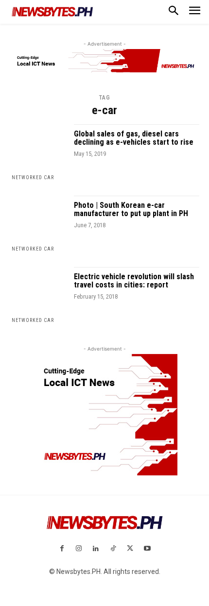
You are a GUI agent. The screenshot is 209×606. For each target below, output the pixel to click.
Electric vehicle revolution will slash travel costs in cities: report (134, 281)
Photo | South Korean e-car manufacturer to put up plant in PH (131, 210)
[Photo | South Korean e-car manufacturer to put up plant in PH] (38, 224)
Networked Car (33, 177)
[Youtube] (147, 549)
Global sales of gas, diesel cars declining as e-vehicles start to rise (133, 138)
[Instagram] (79, 549)
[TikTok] (113, 549)
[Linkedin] (96, 549)
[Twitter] (130, 549)
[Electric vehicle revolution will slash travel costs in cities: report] (38, 295)
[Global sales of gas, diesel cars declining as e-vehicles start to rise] (38, 152)
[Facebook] (61, 549)
